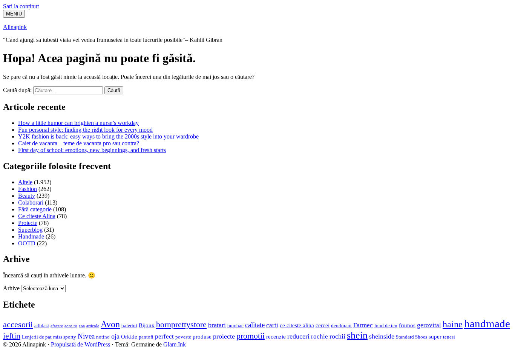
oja (115, 336)
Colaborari (30, 202)
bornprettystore (181, 324)
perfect (164, 336)
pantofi (146, 337)
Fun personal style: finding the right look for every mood (85, 129)
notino (103, 337)
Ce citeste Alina (36, 216)
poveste (183, 337)
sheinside (381, 336)
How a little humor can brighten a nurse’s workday (78, 123)
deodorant (341, 325)
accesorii (18, 324)
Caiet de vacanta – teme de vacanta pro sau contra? (78, 143)
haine (453, 324)
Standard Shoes (411, 337)
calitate (255, 325)
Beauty (26, 195)
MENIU (14, 14)
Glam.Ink (174, 344)
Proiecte (27, 223)
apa (82, 326)
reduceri (298, 336)
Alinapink (15, 27)
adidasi (41, 325)
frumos (407, 325)
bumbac (235, 325)
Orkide (129, 336)
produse (202, 336)
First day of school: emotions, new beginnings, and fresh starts (92, 150)
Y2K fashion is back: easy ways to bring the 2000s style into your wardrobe (108, 136)
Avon (110, 324)
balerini (129, 325)
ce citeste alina (297, 325)
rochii (337, 336)
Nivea (86, 336)
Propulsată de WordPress (80, 344)
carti (272, 325)
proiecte (224, 336)
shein (357, 335)
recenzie (276, 336)
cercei (323, 325)
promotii (250, 335)
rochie (319, 336)
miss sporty (64, 337)
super (435, 336)
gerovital (429, 325)
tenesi (449, 337)
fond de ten (385, 325)
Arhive (11, 288)
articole (92, 326)
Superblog (30, 229)
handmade (487, 323)
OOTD (26, 243)
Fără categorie (35, 209)
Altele (25, 182)
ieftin (11, 335)
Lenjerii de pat (37, 337)
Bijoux (147, 325)
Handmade (31, 236)
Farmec (363, 325)
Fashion (27, 189)
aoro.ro (70, 326)
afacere (57, 326)
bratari (217, 325)
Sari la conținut (21, 6)
